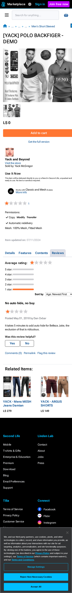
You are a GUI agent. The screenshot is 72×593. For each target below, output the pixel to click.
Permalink (30, 353)
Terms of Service (13, 509)
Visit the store (13, 163)
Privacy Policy (11, 515)
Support (8, 487)
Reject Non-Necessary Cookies (36, 577)
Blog (6, 475)
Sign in (40, 4)
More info (21, 192)
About (41, 450)
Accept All (36, 587)
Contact (42, 444)
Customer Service (13, 521)
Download (9, 469)
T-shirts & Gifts (12, 450)
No (27, 343)
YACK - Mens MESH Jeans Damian (17, 403)
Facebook (49, 509)
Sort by (39, 294)
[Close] (67, 532)
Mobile (7, 444)
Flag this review (46, 353)
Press (41, 463)
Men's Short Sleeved (43, 26)
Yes (12, 343)
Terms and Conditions (23, 560)
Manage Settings (36, 567)
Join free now (59, 4)
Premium (8, 463)
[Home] (5, 26)
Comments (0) (13, 353)
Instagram (49, 522)
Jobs (41, 456)
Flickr (46, 516)
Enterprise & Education (17, 456)
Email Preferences (14, 481)
